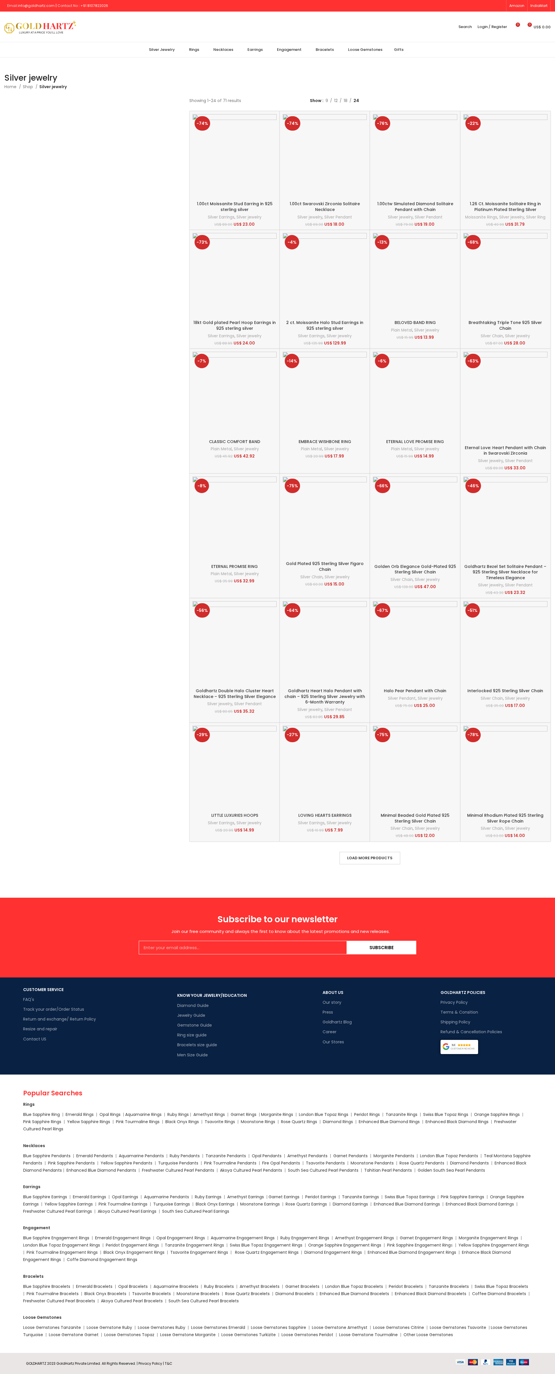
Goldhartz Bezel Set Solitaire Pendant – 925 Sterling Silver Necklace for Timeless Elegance (505, 572)
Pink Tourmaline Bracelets (53, 1294)
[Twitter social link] (466, 6)
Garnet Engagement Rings (426, 1238)
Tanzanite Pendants (226, 1156)
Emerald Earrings (89, 1197)
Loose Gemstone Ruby (109, 1327)
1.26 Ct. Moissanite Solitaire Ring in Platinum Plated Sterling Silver (505, 206)
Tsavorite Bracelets (151, 1294)
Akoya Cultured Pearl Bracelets (132, 1301)
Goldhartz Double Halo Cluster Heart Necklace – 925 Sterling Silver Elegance (235, 693)
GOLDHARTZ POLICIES (463, 992)
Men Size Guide (192, 1055)
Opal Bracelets (133, 1286)
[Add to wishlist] (272, 149)
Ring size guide (192, 1035)
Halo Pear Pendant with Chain (415, 691)
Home (11, 87)
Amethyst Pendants (307, 1156)
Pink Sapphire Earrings (462, 1197)
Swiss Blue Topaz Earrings (410, 1197)
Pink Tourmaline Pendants (230, 1163)
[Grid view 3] (331, 107)
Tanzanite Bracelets (449, 1286)
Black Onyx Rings (182, 1122)
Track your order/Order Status (53, 1009)
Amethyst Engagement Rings (364, 1238)
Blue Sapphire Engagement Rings (56, 1238)
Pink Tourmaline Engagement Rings (62, 1252)
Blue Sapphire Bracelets (46, 1286)
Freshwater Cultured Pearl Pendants (178, 1170)
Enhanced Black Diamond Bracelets (430, 1294)
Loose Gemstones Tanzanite (52, 1327)
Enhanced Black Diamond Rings (457, 1122)
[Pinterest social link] (486, 6)
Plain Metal (401, 330)
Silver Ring (535, 217)
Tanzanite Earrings (360, 1197)
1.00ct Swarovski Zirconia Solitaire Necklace (325, 206)
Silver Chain (492, 336)
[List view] (312, 107)
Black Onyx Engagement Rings (133, 1252)
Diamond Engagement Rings (332, 1252)
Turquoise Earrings (171, 1204)
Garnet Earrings (284, 1197)
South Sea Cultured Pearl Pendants (323, 1170)
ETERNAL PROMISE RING (234, 566)
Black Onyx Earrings (215, 1204)
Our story (332, 1002)
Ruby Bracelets (219, 1286)
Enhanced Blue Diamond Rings (389, 1122)
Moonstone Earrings (260, 1204)
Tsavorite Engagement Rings (199, 1252)
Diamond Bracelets (294, 1294)
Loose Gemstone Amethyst (339, 1327)
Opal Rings (110, 1114)
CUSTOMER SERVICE (43, 989)
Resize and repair (40, 1029)
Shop (28, 87)
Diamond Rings (338, 1122)
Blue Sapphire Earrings (45, 1197)
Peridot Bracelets (406, 1286)
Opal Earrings (125, 1197)
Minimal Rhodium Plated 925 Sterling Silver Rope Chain (505, 818)
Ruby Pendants (185, 1156)
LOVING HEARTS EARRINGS (325, 815)
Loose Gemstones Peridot (307, 1335)
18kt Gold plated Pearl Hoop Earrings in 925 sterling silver (234, 325)
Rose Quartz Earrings (306, 1204)
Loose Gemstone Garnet (74, 1335)
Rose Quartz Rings (299, 1122)
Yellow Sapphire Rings (88, 1122)
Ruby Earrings (208, 1197)
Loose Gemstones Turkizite (248, 1335)
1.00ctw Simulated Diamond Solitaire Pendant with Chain (415, 206)
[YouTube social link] (480, 6)
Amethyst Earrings (245, 1197)
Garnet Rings (243, 1114)
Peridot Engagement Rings (132, 1245)
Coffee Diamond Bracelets (499, 1294)
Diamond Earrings (350, 1204)
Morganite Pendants (393, 1156)
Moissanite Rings (481, 217)
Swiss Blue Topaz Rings (446, 1114)
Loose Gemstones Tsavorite (458, 1327)
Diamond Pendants (469, 1163)
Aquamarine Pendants (141, 1156)
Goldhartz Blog (337, 1022)
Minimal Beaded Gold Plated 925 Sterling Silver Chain (415, 818)
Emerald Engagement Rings (123, 1238)
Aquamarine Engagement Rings (243, 1238)
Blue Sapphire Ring (41, 1114)
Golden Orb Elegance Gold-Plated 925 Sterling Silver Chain (415, 569)
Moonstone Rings (258, 1122)
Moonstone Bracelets (198, 1294)
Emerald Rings (80, 1114)
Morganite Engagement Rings (488, 1238)
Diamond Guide (193, 1005)
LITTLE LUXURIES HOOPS (234, 815)
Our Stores (333, 1042)
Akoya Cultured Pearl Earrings (127, 1211)
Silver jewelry (248, 217)
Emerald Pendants (94, 1156)
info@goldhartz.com (36, 5)
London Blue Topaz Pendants (449, 1156)
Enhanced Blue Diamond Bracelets (354, 1294)
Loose (496, 1327)
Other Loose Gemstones (428, 1335)
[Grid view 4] (340, 107)
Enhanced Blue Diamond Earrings (407, 1204)
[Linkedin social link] (493, 6)
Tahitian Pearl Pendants (388, 1170)
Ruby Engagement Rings (304, 1238)
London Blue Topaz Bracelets (354, 1286)
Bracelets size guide (197, 1045)
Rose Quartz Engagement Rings (267, 1252)
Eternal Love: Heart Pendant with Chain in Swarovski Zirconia (505, 450)
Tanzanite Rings (402, 1114)
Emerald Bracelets (95, 1286)
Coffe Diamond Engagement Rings (102, 1259)
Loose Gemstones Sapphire (278, 1327)
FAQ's (28, 999)
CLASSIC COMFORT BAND (234, 442)
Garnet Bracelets (302, 1286)
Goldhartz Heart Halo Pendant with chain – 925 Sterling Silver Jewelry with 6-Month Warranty (324, 696)
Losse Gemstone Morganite (188, 1335)
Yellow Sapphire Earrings (69, 1204)
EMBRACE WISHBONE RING (325, 442)
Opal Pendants (267, 1156)
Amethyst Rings (209, 1114)
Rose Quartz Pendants (421, 1163)
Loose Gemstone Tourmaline (368, 1335)
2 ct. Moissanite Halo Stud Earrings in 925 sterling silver (324, 325)
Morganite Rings (277, 1114)
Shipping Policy (455, 1022)
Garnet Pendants (350, 1156)
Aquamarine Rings (143, 1114)
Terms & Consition (459, 1012)
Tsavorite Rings (220, 1122)
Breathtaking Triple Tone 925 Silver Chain (505, 325)
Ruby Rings (178, 1114)
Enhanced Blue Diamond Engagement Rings (412, 1252)
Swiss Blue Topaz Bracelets (501, 1286)
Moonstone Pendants (373, 1163)
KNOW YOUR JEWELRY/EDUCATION (212, 995)
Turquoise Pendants (178, 1163)
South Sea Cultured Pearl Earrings (195, 1211)
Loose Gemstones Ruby (161, 1327)
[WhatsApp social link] (500, 6)
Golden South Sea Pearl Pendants (451, 1170)
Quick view (272, 136)
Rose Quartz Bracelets (247, 1294)
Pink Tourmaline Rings (138, 1122)
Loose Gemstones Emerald (218, 1327)
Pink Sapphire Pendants (71, 1163)
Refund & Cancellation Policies (471, 1032)
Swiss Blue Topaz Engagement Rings (266, 1245)
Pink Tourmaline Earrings (123, 1204)
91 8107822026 (95, 5)
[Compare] (272, 123)
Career (329, 1032)
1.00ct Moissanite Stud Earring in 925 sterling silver (235, 206)
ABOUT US (333, 992)
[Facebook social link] (460, 6)
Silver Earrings (221, 217)
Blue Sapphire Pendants (47, 1156)
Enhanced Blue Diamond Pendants (101, 1170)
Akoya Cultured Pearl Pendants (250, 1170)
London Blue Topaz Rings (323, 1114)
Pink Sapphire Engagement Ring (419, 1245)
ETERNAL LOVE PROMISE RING (415, 442)
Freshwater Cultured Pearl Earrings (57, 1211)
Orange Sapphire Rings (497, 1114)
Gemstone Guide (194, 1025)
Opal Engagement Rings (180, 1238)
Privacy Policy (454, 1002)
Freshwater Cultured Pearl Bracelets (59, 1301)
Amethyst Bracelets (260, 1286)
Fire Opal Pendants (281, 1163)
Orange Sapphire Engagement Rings (344, 1245)
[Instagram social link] (473, 6)
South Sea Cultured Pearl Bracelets (204, 1301)
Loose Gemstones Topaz (129, 1335)
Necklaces (34, 1146)
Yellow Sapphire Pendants (126, 1163)
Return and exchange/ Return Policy (59, 1019)
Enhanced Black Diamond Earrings (480, 1204)
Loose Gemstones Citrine (398, 1327)
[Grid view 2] (321, 107)
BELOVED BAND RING (415, 322)
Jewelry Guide (191, 1015)
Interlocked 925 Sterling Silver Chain (505, 691)
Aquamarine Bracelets (175, 1286)
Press (328, 1012)
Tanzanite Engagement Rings (194, 1245)
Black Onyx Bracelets (105, 1294)
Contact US (34, 1039)
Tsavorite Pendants (325, 1163)
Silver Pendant (338, 217)
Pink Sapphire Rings (42, 1122)
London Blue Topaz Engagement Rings (61, 1245)
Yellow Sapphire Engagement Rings (493, 1245)
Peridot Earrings (320, 1197)
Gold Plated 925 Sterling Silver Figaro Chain (325, 566)
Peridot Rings (367, 1114)
